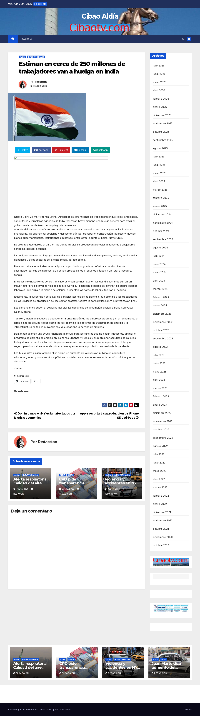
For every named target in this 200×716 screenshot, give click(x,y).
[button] (183, 39)
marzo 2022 (160, 487)
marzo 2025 (160, 189)
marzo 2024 (160, 288)
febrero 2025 (161, 197)
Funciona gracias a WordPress (23, 709)
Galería (26, 39)
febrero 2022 (161, 495)
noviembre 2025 (163, 123)
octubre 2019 (161, 545)
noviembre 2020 (163, 537)
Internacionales (36, 57)
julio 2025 (159, 156)
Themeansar (64, 709)
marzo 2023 (160, 388)
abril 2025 (159, 181)
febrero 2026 (161, 98)
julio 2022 (159, 454)
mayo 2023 (159, 371)
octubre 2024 (161, 231)
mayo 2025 (159, 173)
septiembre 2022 (163, 437)
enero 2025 (160, 206)
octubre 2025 (161, 131)
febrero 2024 (161, 297)
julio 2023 (159, 355)
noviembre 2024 (163, 222)
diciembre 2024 (162, 214)
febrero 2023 (161, 396)
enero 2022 (160, 503)
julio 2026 (159, 65)
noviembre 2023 (163, 322)
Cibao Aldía (100, 16)
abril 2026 (159, 90)
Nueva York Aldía (30, 475)
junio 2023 (159, 363)
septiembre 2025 (163, 140)
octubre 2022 (161, 429)
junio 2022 (159, 462)
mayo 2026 (160, 82)
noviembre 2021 (162, 520)
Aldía (22, 57)
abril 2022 (159, 479)
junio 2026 (159, 73)
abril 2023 (159, 379)
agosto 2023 (160, 346)
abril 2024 (159, 280)
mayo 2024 (160, 272)
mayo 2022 (159, 470)
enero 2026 (160, 106)
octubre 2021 (161, 528)
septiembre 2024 (163, 239)
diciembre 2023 (162, 313)
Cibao (70, 475)
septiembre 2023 (163, 338)
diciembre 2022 (162, 412)
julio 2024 (159, 255)
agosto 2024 (160, 247)
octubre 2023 (161, 330)
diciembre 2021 (162, 512)
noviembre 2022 (163, 421)
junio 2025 (159, 164)
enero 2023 (160, 404)
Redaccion (41, 81)
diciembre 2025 (162, 115)
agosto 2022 (160, 446)
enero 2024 (160, 305)
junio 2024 (159, 264)
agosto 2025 (160, 148)
